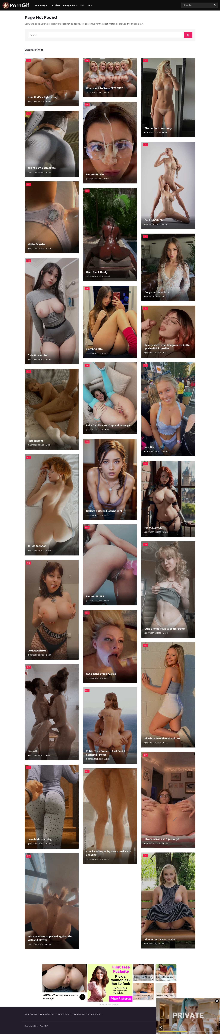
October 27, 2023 (36, 102)
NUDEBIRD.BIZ (47, 1014)
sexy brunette (94, 348)
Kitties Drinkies (36, 244)
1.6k (108, 430)
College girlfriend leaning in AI (104, 510)
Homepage (41, 5)
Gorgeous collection (156, 292)
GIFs (82, 5)
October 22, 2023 (95, 678)
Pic (87, 61)
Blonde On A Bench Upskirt (160, 939)
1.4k (49, 249)
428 (166, 532)
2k (48, 755)
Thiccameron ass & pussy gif (161, 838)
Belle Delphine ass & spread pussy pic (108, 425)
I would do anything (40, 839)
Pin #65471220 (95, 174)
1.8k (166, 451)
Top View (55, 5)
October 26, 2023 (95, 276)
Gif (28, 61)
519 (165, 743)
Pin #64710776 (153, 220)
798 (107, 353)
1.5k (107, 859)
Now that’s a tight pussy (42, 97)
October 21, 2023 (153, 944)
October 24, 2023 (153, 451)
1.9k (165, 132)
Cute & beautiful (37, 355)
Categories (69, 5)
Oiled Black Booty (96, 272)
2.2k (49, 445)
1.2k (107, 179)
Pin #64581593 (95, 596)
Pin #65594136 (153, 527)
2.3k (108, 759)
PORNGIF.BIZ (64, 1014)
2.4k (49, 172)
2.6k (49, 102)
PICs (90, 5)
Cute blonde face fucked (101, 673)
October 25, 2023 (36, 360)
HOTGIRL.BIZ (31, 1014)
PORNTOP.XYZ (95, 1014)
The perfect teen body (158, 128)
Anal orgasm (35, 440)
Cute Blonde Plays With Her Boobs (165, 628)
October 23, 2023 (36, 445)
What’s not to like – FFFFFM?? (104, 88)
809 (107, 515)
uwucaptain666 (37, 650)
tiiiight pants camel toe (42, 167)
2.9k (49, 944)
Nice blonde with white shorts (162, 738)
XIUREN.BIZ (79, 1014)
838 (49, 551)
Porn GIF (44, 1026)
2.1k (107, 93)
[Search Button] (215, 5)
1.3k (165, 224)
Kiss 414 (32, 751)
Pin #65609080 (37, 546)
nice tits (149, 447)
